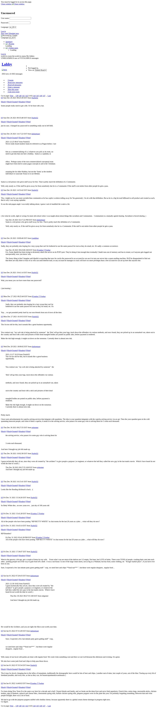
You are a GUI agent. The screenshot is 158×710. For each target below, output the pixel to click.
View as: (31, 70)
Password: (4, 23)
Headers (22, 102)
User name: (5, 18)
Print (28, 102)
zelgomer (35, 427)
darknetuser (35, 134)
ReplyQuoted (12, 102)
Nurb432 (34, 98)
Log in (3, 31)
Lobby (7, 64)
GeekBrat (35, 238)
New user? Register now (10, 33)
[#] (2, 98)
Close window (6, 4)
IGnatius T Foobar (43, 250)
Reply (3, 102)
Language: (5, 27)
